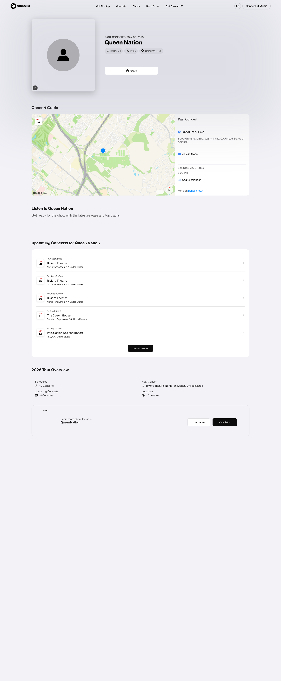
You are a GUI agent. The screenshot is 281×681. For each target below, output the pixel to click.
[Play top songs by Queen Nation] (35, 87)
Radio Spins (152, 6)
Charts (136, 6)
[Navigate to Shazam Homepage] (20, 6)
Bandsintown (195, 190)
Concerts (121, 6)
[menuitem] (103, 6)
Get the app (103, 6)
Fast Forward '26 (174, 6)
